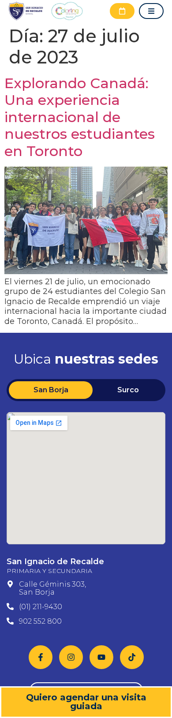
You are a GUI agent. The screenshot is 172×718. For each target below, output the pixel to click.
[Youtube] (101, 657)
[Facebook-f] (40, 657)
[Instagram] (71, 657)
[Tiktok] (132, 657)
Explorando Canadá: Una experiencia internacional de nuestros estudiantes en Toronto (79, 117)
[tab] (51, 390)
